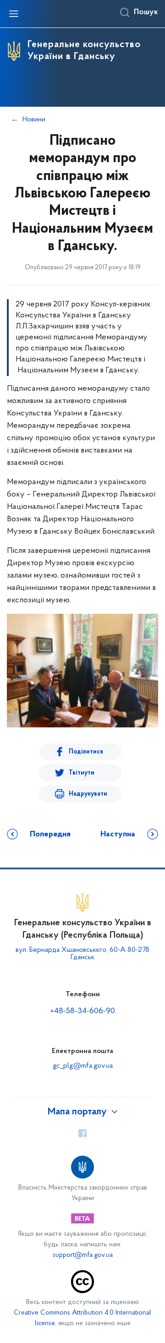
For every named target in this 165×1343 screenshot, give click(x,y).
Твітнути (81, 773)
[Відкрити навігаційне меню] (13, 13)
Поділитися (86, 751)
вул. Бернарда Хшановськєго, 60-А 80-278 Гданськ (82, 953)
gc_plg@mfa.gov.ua (83, 1066)
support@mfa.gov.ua (83, 1255)
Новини (33, 119)
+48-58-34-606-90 (82, 1011)
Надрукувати (88, 794)
